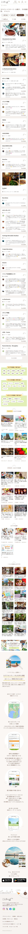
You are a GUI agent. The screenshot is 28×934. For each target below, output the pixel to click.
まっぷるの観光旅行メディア (8, 921)
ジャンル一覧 (5, 926)
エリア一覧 (19, 924)
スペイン (5, 5)
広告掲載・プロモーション (8, 918)
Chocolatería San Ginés (9, 39)
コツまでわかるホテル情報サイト (9, 924)
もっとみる (23, 48)
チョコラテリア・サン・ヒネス (7, 40)
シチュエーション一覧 (13, 926)
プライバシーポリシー (7, 916)
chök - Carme (6, 332)
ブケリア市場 (5, 313)
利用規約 (14, 916)
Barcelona (5, 198)
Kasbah (4, 188)
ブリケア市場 (5, 101)
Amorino (4, 159)
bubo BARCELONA (7, 146)
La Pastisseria (6, 299)
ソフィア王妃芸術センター (9, 274)
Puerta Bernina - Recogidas (10, 346)
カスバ (3, 189)
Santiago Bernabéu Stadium (10, 235)
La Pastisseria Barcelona (9, 69)
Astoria (4, 262)
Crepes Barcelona (7, 249)
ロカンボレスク (6, 210)
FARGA (4, 120)
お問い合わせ (19, 916)
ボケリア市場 (5, 78)
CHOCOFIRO (5, 133)
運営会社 (16, 918)
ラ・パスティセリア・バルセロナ (7, 70)
